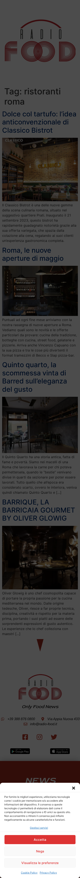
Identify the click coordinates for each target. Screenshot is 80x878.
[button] (73, 788)
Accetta (40, 840)
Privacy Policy (48, 872)
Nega (40, 851)
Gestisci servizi (39, 827)
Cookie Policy (29, 872)
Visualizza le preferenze (40, 863)
